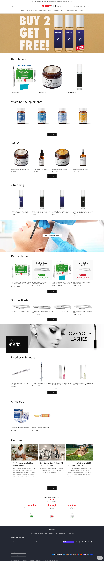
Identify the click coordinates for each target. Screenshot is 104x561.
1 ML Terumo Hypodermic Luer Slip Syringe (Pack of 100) (20, 384)
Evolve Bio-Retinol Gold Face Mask (59, 169)
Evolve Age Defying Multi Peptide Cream (20, 169)
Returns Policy (62, 533)
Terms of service (55, 560)
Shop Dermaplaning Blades (52, 235)
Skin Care (41, 92)
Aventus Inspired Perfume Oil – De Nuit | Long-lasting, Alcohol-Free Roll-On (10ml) (20, 212)
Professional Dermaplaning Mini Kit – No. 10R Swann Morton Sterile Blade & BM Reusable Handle (21, 284)
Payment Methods (53, 533)
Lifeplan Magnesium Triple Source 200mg (20, 128)
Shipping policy (39, 560)
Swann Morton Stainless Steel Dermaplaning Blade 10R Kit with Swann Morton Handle (62, 283)
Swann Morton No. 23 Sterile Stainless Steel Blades (82, 312)
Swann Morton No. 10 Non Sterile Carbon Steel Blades (61, 312)
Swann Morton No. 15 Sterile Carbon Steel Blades (41, 312)
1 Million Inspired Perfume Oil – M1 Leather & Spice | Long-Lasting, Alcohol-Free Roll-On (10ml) (83, 212)
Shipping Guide (43, 533)
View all (52, 134)
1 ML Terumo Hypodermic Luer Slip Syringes (41, 383)
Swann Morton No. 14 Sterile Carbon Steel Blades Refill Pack (82, 283)
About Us (37, 533)
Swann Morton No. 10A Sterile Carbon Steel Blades (20, 312)
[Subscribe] (36, 541)
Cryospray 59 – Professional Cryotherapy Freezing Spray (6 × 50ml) (20, 428)
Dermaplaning (15, 92)
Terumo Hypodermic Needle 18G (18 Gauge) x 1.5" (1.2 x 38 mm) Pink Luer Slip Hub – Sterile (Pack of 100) (62, 385)
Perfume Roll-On (71, 92)
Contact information (47, 560)
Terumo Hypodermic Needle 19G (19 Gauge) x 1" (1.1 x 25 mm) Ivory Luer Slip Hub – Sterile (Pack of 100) (83, 385)
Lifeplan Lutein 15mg (36, 128)
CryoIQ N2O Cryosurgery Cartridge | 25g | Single (41, 428)
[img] (52, 499)
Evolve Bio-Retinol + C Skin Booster (39, 169)
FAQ (73, 533)
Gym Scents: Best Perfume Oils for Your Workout (51, 464)
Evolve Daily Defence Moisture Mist (80, 169)
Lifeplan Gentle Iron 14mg (58, 128)
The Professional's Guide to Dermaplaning (23, 464)
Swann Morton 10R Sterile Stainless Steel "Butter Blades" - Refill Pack (41, 283)
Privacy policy (25, 560)
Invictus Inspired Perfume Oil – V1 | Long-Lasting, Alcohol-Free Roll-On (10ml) (61, 212)
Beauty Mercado (17, 560)
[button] (12, 6)
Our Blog (69, 533)
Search (31, 533)
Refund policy (31, 560)
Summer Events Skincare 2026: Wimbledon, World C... (79, 464)
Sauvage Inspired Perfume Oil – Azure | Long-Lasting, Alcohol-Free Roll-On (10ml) (42, 212)
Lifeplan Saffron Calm (77, 128)
